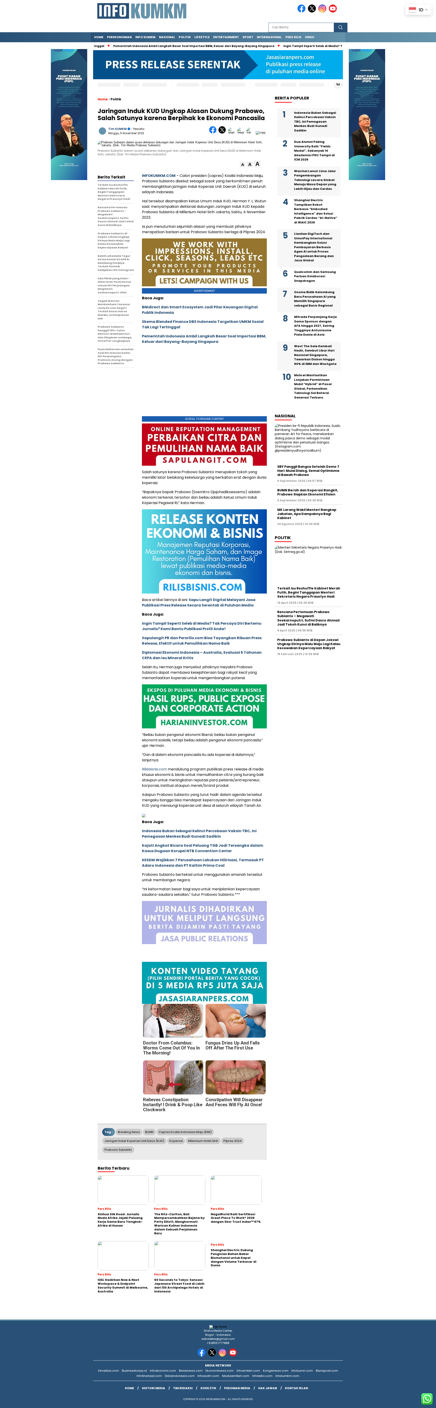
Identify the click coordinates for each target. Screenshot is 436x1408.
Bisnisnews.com (191, 1370)
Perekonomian (119, 37)
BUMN (149, 1132)
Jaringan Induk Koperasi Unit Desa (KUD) (134, 1141)
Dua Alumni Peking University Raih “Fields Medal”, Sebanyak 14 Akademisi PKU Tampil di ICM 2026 (314, 151)
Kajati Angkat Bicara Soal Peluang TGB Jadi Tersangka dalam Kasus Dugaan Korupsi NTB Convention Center (202, 848)
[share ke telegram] (241, 132)
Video (309, 37)
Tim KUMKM (117, 129)
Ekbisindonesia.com (180, 1376)
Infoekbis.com (108, 1370)
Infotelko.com (262, 1376)
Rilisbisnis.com (154, 769)
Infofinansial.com (149, 1376)
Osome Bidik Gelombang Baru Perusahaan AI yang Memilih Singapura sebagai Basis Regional (315, 299)
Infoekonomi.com (163, 1370)
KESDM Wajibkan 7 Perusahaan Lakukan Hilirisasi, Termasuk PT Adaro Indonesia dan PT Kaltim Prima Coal (203, 862)
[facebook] (302, 11)
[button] (242, 164)
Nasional (167, 37)
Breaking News (129, 1132)
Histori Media (153, 1388)
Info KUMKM (145, 37)
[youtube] (333, 11)
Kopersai (176, 1141)
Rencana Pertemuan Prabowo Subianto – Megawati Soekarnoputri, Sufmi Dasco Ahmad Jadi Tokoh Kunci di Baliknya (308, 618)
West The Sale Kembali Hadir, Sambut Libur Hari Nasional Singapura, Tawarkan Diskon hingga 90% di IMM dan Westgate (315, 355)
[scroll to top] (419, 1401)
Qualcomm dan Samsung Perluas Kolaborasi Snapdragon (315, 276)
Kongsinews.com (275, 1370)
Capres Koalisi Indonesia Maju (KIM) (185, 1132)
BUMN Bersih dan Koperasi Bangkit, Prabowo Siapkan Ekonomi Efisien (307, 492)
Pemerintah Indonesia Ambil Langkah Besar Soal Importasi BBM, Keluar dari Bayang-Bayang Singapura (177, 46)
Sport (248, 37)
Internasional (269, 37)
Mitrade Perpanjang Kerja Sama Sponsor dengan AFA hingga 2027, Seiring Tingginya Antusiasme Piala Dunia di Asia (315, 326)
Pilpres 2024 (232, 1141)
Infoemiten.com (248, 1370)
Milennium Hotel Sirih (203, 1141)
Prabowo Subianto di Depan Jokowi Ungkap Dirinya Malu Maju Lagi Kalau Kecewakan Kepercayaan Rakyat (308, 644)
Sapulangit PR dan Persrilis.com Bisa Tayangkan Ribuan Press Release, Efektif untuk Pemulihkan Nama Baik (202, 640)
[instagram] (323, 11)
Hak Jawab (267, 1388)
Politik (185, 37)
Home (98, 37)
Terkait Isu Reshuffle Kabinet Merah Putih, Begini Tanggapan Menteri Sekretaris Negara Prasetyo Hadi (308, 592)
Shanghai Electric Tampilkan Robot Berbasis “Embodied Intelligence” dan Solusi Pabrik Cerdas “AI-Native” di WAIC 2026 (315, 211)
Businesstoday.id (134, 1370)
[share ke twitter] (223, 132)
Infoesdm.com (208, 1376)
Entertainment (226, 37)
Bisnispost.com (327, 1370)
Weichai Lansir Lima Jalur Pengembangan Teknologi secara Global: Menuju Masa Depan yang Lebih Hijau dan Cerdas (315, 180)
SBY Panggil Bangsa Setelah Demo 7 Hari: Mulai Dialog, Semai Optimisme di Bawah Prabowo (308, 470)
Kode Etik (208, 1388)
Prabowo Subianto (118, 1150)
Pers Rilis (293, 37)
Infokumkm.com (287, 1376)
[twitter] (312, 11)
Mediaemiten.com (235, 1376)
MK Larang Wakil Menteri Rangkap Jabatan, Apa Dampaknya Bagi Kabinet (306, 513)
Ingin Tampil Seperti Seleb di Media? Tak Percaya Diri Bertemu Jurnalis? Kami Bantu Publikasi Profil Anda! (201, 626)
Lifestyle (202, 37)
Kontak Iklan (296, 1388)
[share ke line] (251, 132)
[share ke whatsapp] (232, 132)
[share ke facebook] (213, 132)
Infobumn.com (302, 1370)
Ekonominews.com (220, 1370)
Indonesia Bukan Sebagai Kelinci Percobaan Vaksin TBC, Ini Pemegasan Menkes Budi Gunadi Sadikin (199, 833)
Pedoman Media (237, 1388)
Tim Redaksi (183, 1388)
